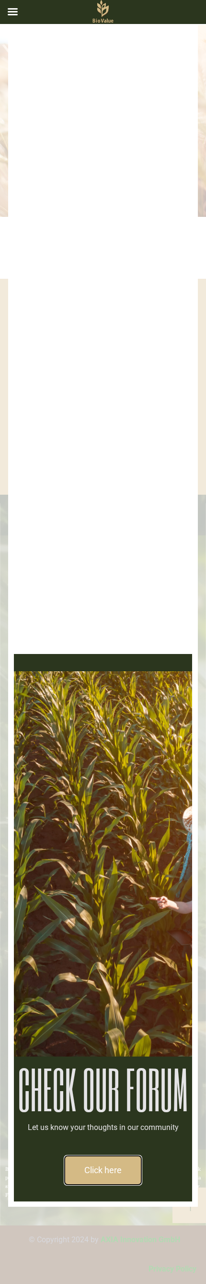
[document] (103, 642)
